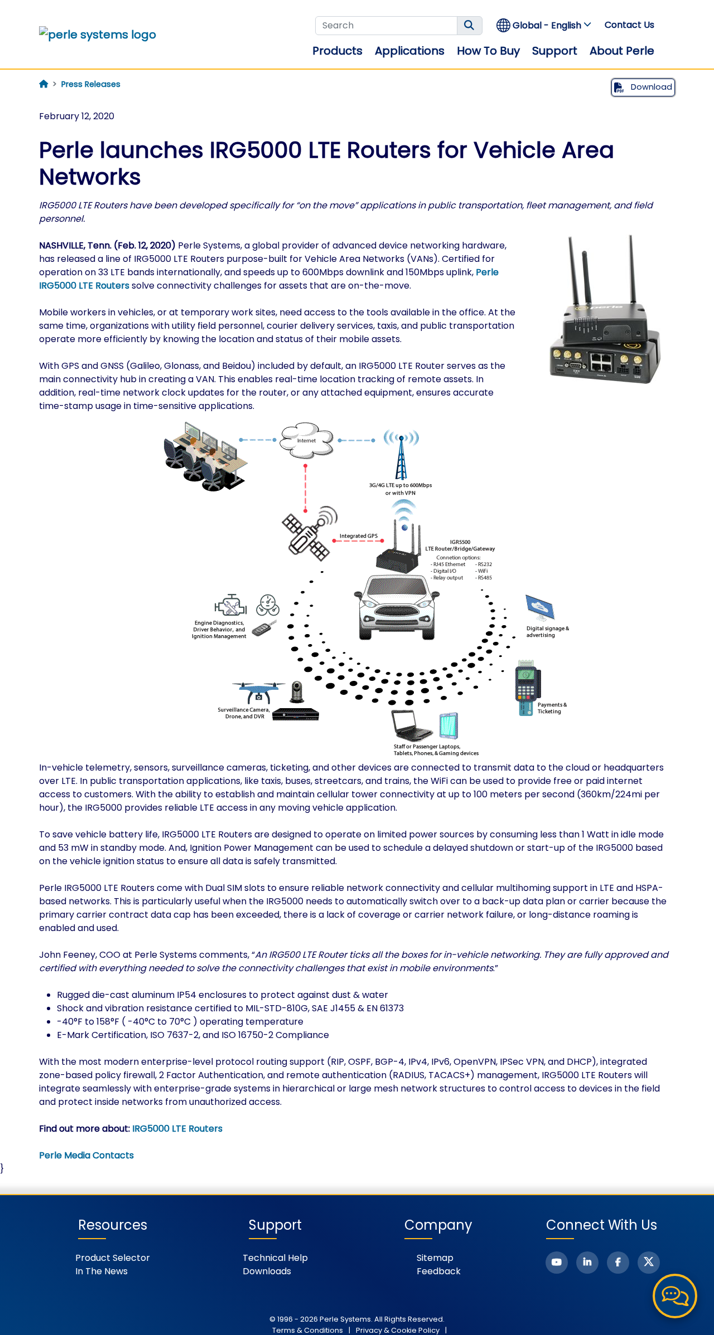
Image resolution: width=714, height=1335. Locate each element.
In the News (101, 1271)
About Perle (622, 51)
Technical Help (275, 1257)
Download (650, 86)
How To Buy (488, 51)
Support (554, 51)
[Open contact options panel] (675, 1296)
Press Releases (90, 84)
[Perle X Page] (649, 1262)
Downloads (267, 1271)
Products (337, 51)
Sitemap (435, 1257)
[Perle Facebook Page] (618, 1262)
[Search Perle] (470, 25)
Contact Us (629, 24)
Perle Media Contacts (86, 1155)
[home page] (43, 84)
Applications (410, 51)
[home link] (97, 34)
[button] (544, 25)
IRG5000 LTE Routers (177, 1128)
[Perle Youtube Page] (557, 1262)
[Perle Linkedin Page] (587, 1262)
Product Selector (112, 1257)
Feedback (439, 1271)
